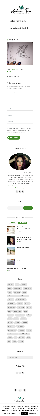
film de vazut (17, 311)
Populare (12, 223)
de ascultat (11, 303)
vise (14, 341)
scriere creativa (12, 334)
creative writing (20, 299)
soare (10, 337)
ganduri (10, 315)
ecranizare (11, 307)
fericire (29, 307)
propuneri (20, 326)
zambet (21, 341)
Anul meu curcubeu (23, 258)
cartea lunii (17, 288)
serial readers (24, 334)
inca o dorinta (20, 315)
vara (28, 337)
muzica (23, 318)
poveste (25, 322)
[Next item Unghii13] (26, 53)
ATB (17, 284)
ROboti (29, 330)
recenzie (21, 330)
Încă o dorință (19, 188)
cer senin (17, 292)
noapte (10, 322)
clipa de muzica (12, 296)
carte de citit (27, 288)
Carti (9, 292)
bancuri (23, 284)
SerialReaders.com (14, 186)
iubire (29, 315)
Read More (32, 413)
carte (9, 288)
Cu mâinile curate (23, 247)
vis (9, 341)
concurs (10, 299)
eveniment (21, 307)
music (16, 318)
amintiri (10, 284)
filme (25, 311)
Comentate (22, 223)
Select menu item (18, 21)
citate (24, 292)
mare (9, 318)
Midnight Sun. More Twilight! (17, 268)
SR (15, 337)
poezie (17, 322)
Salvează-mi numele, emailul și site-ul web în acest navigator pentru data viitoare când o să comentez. (19, 131)
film (9, 311)
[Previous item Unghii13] (13, 53)
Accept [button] (24, 413)
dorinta (20, 303)
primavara (11, 326)
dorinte (27, 303)
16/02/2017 (15, 69)
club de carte (24, 296)
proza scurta (12, 330)
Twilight (21, 337)
